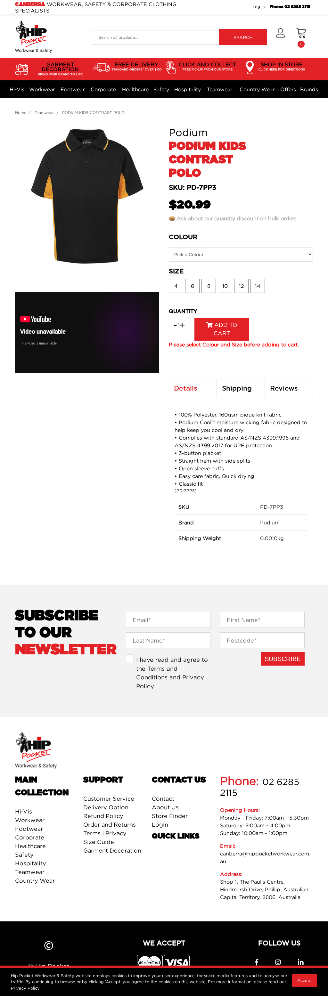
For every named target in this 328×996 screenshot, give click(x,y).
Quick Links (176, 836)
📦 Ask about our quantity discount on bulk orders (233, 218)
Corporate (103, 89)
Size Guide (98, 842)
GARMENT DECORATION (60, 68)
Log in (259, 6)
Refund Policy (103, 816)
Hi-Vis (17, 89)
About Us (165, 807)
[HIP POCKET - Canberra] (33, 37)
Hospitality (187, 89)
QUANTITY (183, 311)
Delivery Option (105, 807)
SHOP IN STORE (281, 66)
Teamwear (219, 89)
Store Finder (170, 816)
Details (185, 388)
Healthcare (135, 89)
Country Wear (257, 89)
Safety (161, 89)
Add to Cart (225, 329)
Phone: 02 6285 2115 (290, 7)
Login (160, 825)
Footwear (73, 89)
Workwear (42, 89)
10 (225, 286)
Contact (163, 799)
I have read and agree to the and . (172, 672)
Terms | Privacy (105, 833)
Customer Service (108, 799)
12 (241, 286)
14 (257, 286)
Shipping (237, 388)
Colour (183, 237)
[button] (280, 37)
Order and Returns (109, 825)
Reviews (284, 388)
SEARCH (243, 37)
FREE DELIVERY (136, 66)
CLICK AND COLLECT (207, 66)
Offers (288, 89)
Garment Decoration (112, 850)
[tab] (193, 388)
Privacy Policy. (25, 988)
